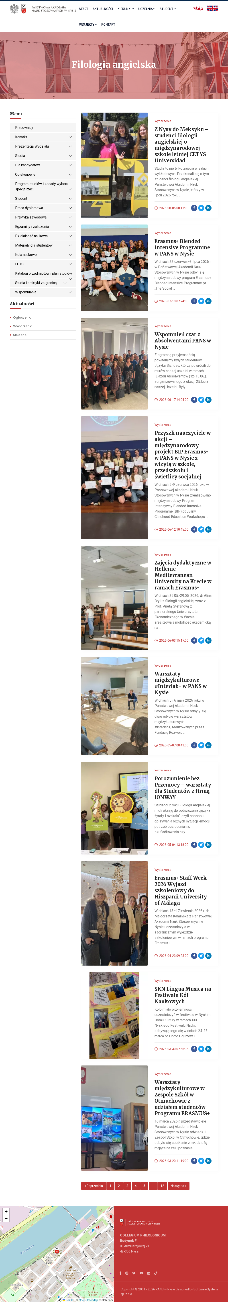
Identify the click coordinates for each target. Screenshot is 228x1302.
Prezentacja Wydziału (32, 146)
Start (83, 9)
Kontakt (108, 24)
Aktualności (103, 9)
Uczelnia (145, 9)
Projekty (86, 24)
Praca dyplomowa (29, 208)
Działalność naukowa (31, 236)
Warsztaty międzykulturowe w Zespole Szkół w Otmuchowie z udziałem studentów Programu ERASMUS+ (182, 1098)
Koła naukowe (26, 255)
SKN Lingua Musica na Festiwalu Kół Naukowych (183, 995)
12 (162, 1186)
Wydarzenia (22, 326)
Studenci (20, 335)
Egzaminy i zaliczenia (32, 227)
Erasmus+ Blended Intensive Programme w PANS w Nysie (182, 247)
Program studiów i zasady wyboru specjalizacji (41, 186)
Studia (20, 156)
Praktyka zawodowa (31, 217)
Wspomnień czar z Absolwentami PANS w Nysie (183, 340)
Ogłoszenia (22, 317)
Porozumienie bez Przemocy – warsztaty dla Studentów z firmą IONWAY (183, 787)
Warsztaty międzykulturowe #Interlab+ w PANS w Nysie (181, 683)
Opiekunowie (25, 174)
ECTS (19, 264)
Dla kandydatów (27, 165)
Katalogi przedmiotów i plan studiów (43, 273)
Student (166, 9)
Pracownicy (24, 128)
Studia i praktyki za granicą (36, 283)
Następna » (178, 1186)
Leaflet (69, 1300)
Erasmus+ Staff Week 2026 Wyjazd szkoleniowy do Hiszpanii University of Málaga (181, 890)
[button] (57, 1250)
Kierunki (124, 9)
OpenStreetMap (88, 1300)
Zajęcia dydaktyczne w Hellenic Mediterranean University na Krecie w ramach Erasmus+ (183, 575)
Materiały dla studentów (34, 245)
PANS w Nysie (165, 1289)
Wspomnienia (25, 292)
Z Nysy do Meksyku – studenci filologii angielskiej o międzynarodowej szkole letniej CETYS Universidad (182, 145)
